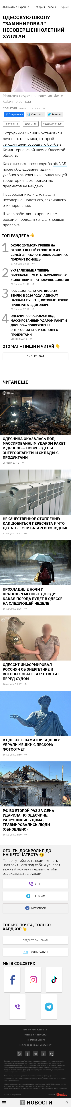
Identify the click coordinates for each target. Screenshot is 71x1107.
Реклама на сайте (36, 1039)
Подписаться (38, 952)
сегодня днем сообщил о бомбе (30, 144)
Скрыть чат (35, 356)
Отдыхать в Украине (15, 7)
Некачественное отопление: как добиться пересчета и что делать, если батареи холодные (35, 523)
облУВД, (60, 163)
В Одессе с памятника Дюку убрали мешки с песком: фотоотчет (31, 744)
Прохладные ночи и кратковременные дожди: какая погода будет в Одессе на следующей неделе (32, 596)
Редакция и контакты (35, 1034)
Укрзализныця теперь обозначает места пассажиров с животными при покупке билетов (40, 275)
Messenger (38, 908)
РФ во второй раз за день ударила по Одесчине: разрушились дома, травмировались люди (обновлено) (28, 820)
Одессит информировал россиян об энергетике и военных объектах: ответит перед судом (31, 671)
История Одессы (44, 7)
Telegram (38, 896)
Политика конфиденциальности (35, 1044)
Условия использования (35, 1029)
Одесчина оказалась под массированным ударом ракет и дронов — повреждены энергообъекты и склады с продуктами (39, 325)
